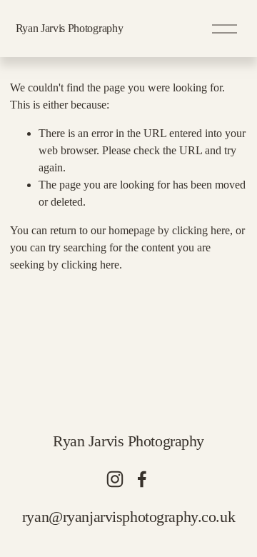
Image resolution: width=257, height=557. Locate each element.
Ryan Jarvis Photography (70, 28)
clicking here (201, 230)
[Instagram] (115, 479)
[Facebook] (142, 479)
